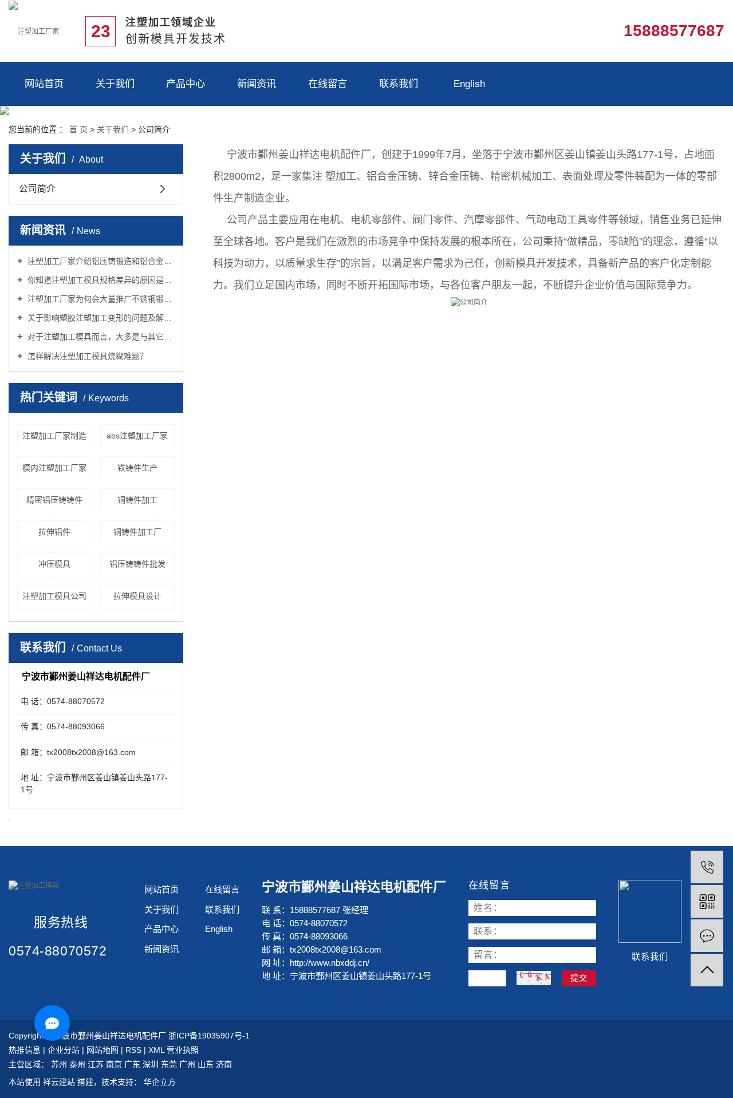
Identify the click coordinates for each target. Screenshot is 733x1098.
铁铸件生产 (137, 467)
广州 (188, 1064)
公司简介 (37, 188)
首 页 (78, 129)
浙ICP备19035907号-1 (209, 1035)
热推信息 (25, 1049)
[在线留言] (707, 935)
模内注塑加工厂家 (54, 467)
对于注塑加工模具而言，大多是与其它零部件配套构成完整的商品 (100, 336)
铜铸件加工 (137, 499)
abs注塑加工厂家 (137, 435)
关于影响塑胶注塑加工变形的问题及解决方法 (100, 317)
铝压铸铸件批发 (137, 563)
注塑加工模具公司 (54, 596)
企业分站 (64, 1049)
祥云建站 (59, 1082)
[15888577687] (707, 867)
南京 (115, 1064)
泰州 (78, 1064)
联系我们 (398, 83)
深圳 (152, 1064)
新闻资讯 (256, 83)
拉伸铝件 (54, 531)
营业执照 (183, 1049)
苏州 (60, 1064)
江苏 (97, 1064)
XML (156, 1049)
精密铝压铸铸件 (54, 499)
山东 (207, 1064)
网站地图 (103, 1049)
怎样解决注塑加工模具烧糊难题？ (86, 356)
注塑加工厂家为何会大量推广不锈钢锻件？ (100, 298)
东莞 (170, 1064)
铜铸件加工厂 (137, 531)
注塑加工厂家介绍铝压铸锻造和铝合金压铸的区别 (100, 261)
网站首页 (44, 83)
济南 (224, 1064)
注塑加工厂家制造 (54, 435)
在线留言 (327, 83)
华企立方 (158, 1082)
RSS (133, 1049)
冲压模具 (54, 563)
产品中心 (185, 83)
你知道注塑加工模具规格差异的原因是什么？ (100, 280)
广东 (133, 1064)
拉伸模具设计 (137, 596)
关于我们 (115, 83)
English (469, 83)
